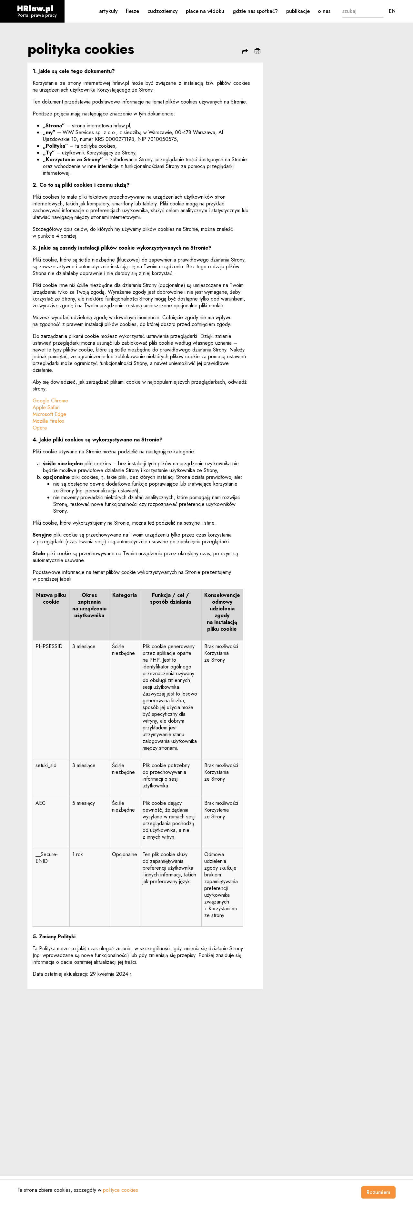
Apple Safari (46, 407)
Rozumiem (378, 1192)
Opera (40, 427)
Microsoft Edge (49, 414)
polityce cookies (120, 1190)
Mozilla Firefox (48, 421)
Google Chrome (50, 400)
